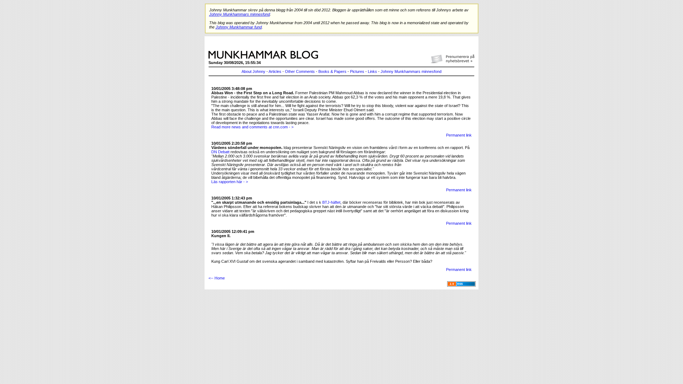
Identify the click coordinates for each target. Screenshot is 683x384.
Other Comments (300, 71)
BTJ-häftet (331, 202)
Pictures (357, 71)
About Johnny (253, 71)
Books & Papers (332, 71)
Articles (275, 71)
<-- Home (216, 278)
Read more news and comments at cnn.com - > (252, 127)
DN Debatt (220, 152)
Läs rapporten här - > (229, 182)
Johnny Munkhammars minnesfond (411, 71)
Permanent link (459, 135)
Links (372, 71)
